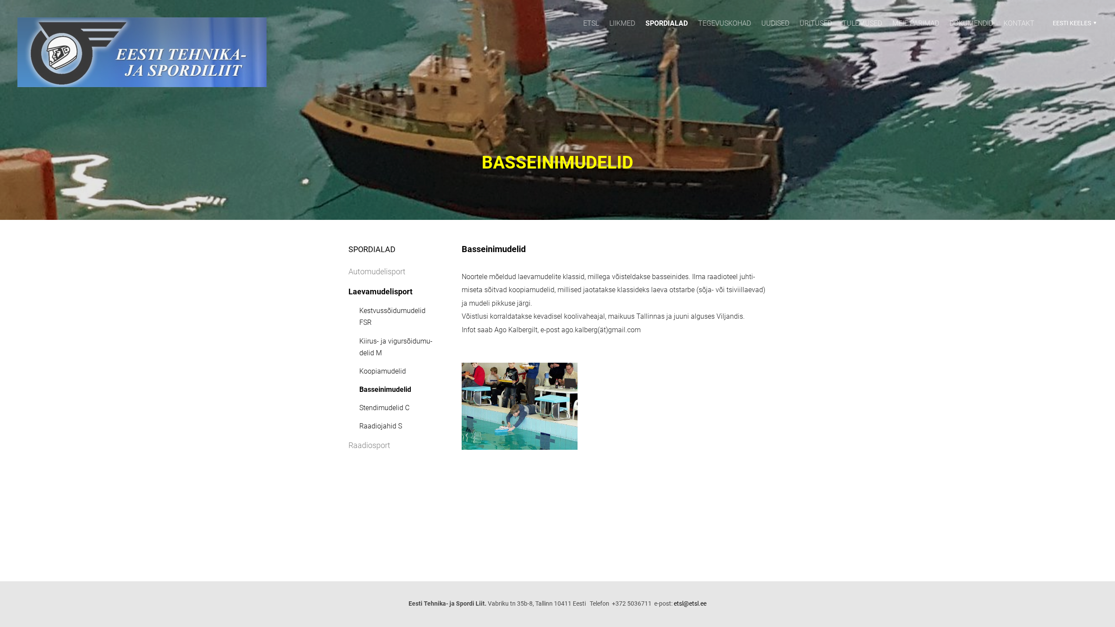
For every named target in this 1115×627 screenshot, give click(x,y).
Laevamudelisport (380, 291)
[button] (1073, 23)
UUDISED (775, 23)
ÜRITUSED (816, 23)
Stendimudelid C (384, 408)
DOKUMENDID (971, 23)
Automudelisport (376, 271)
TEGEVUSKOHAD (724, 23)
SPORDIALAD (666, 23)
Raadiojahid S (380, 426)
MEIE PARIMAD (915, 23)
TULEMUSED (862, 23)
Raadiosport (369, 445)
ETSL (591, 23)
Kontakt (1019, 23)
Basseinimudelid (385, 389)
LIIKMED (622, 23)
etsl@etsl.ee (690, 603)
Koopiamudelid (382, 371)
